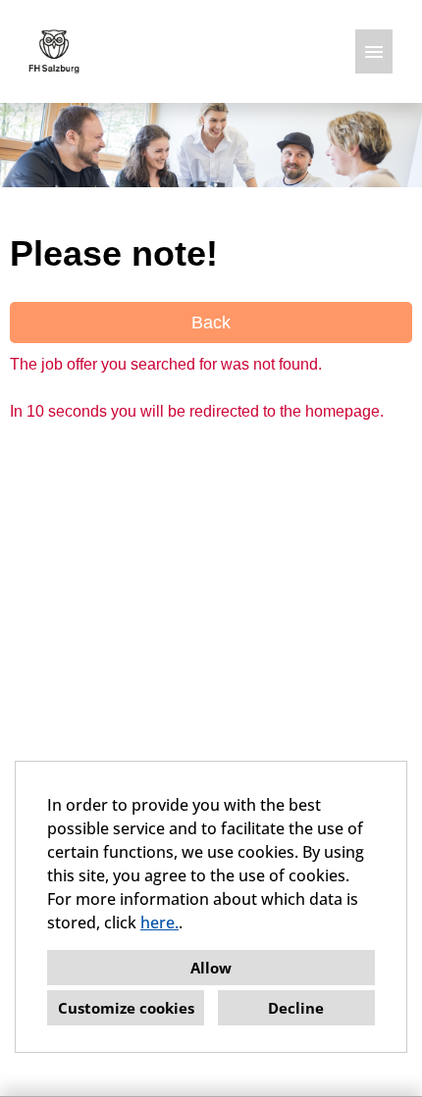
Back (211, 322)
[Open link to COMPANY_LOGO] (54, 51)
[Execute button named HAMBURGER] (374, 51)
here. (159, 922)
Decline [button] (296, 1008)
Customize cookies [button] (126, 1008)
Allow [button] (211, 967)
